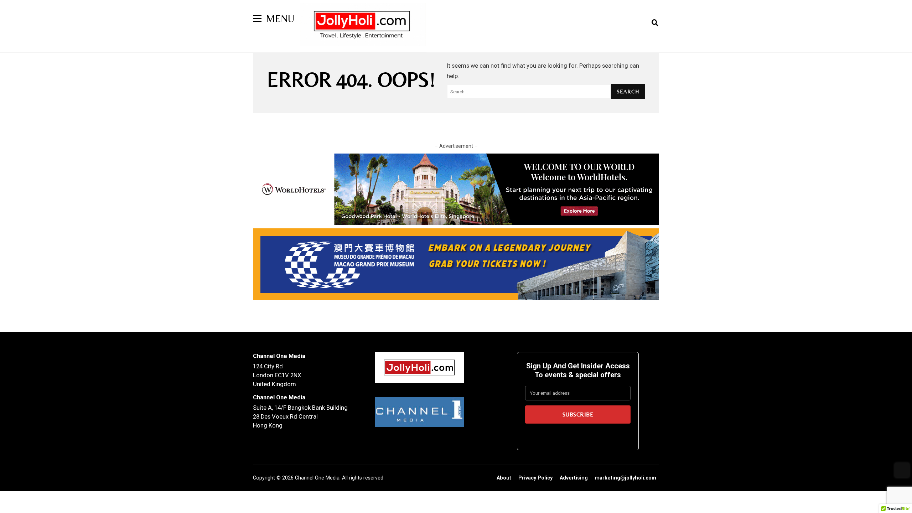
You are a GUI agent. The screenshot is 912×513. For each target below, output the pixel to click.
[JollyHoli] (363, 26)
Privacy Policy (535, 478)
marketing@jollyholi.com (625, 478)
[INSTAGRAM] (644, 22)
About (504, 478)
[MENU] (257, 18)
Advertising (574, 478)
